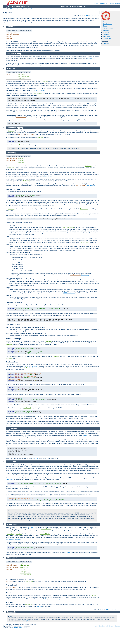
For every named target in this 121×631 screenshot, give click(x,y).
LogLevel (21, 78)
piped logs (35, 458)
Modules (95, 3)
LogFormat (21, 160)
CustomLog (21, 158)
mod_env (24, 405)
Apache (5, 9)
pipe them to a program (38, 90)
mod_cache (9, 405)
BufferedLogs (24, 565)
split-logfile (67, 552)
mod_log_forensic (13, 34)
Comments (106, 43)
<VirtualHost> (46, 529)
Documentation (21, 9)
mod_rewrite (31, 134)
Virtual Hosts (106, 36)
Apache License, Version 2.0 (21, 627)
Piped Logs (106, 34)
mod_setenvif (11, 160)
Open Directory (48, 176)
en (87, 15)
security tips (91, 58)
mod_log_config (12, 33)
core (8, 74)
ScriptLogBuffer (25, 573)
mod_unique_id (21, 117)
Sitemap (117, 3)
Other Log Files (107, 38)
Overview (105, 22)
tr (98, 15)
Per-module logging (108, 28)
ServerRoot (84, 209)
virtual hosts (29, 527)
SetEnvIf (21, 162)
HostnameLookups (68, 227)
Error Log (105, 26)
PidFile (22, 569)
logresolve (45, 231)
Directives (102, 3)
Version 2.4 (30, 9)
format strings (91, 185)
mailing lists (26, 620)
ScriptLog (23, 571)
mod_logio (10, 36)
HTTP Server (12, 9)
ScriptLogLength (25, 575)
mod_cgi (9, 38)
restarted (85, 435)
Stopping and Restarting (52, 598)
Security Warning (107, 24)
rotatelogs (9, 479)
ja (92, 15)
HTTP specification (69, 293)
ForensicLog (24, 567)
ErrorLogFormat (23, 76)
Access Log (106, 30)
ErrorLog (21, 74)
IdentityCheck (84, 242)
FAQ (107, 3)
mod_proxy (21, 134)
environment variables (30, 366)
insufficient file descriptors (13, 539)
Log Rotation (106, 32)
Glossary (111, 3)
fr (90, 15)
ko (96, 15)
